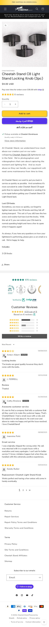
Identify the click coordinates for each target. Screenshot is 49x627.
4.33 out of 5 (30, 311)
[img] (8, 351)
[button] (5, 9)
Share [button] (6, 264)
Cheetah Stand (23, 615)
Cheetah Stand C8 (21, 154)
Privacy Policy (11, 544)
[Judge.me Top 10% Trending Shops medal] (35, 289)
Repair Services (12, 516)
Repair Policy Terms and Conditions (21, 522)
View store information (15, 141)
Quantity (5, 99)
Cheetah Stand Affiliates (16, 555)
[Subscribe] (40, 578)
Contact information (33, 622)
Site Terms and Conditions (16, 550)
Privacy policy (35, 618)
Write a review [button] (24, 336)
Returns (8, 511)
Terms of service (17, 622)
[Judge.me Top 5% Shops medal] (24, 289)
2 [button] (23, 490)
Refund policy (22, 618)
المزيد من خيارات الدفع (24, 127)
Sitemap (8, 561)
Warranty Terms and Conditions (19, 528)
